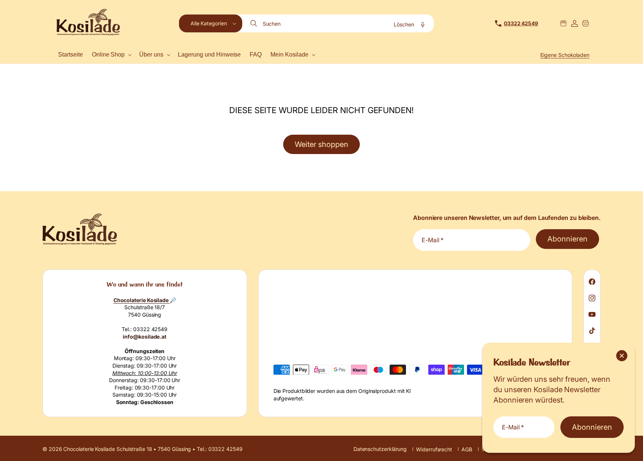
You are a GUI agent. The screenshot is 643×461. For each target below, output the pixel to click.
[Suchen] (254, 23)
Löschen (404, 24)
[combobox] (338, 23)
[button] (210, 23)
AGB (466, 449)
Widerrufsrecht (434, 449)
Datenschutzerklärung (380, 449)
